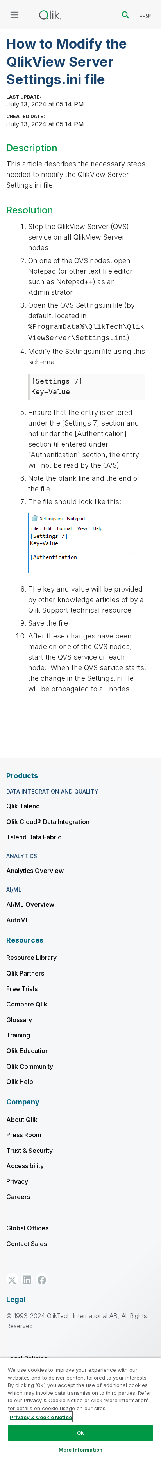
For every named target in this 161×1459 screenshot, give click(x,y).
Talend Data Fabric (33, 837)
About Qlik (22, 1120)
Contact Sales (26, 1244)
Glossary (19, 1020)
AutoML (17, 920)
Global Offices (27, 1228)
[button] (12, 1279)
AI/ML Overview (30, 904)
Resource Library (31, 957)
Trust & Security (29, 1150)
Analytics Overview (35, 871)
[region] (80, 1408)
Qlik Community (29, 1066)
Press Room (23, 1135)
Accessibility (25, 1166)
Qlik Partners (25, 973)
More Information (80, 1449)
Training (18, 1035)
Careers (18, 1197)
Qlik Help (19, 1082)
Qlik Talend (23, 806)
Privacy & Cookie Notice (41, 1417)
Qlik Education (27, 1051)
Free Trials (22, 989)
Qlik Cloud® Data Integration (47, 822)
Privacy (17, 1181)
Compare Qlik (26, 1004)
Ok (80, 1433)
